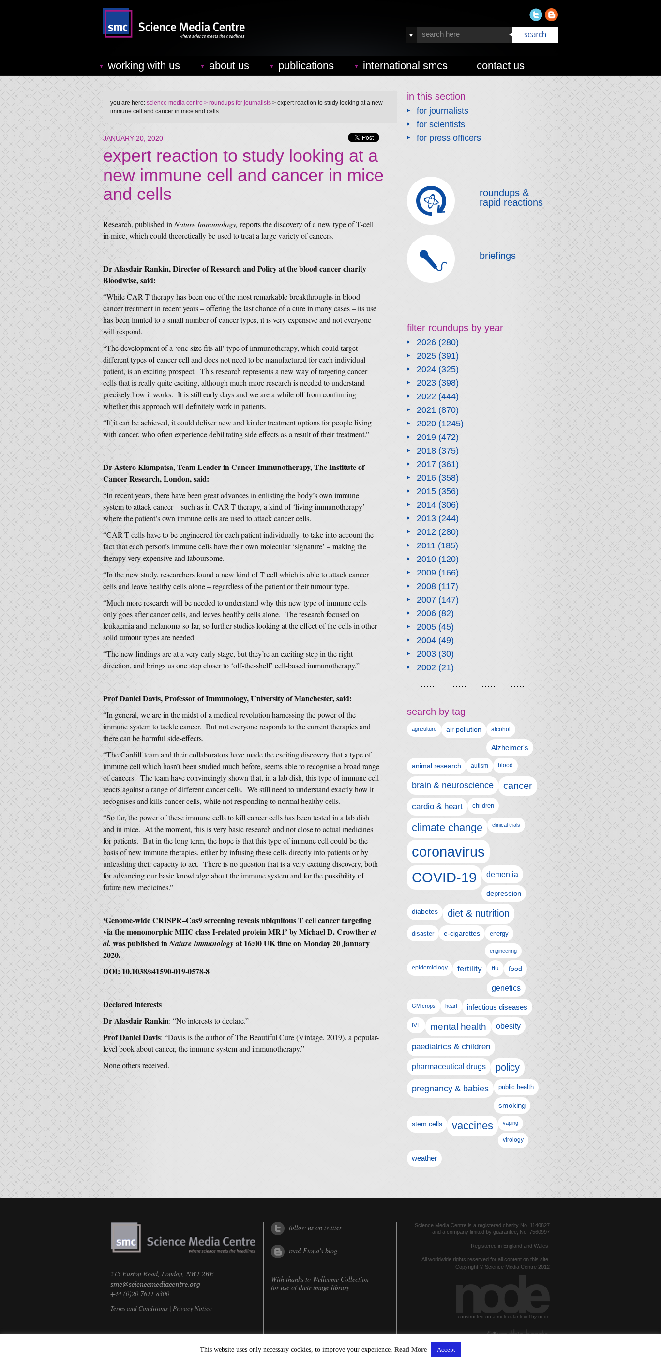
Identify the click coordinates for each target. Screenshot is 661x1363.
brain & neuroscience (453, 785)
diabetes (425, 911)
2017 (426, 464)
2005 (426, 627)
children (483, 805)
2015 (426, 491)
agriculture (424, 729)
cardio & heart (437, 806)
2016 (426, 478)
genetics (506, 988)
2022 (426, 396)
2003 (426, 654)
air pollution (463, 729)
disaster (423, 933)
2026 (426, 342)
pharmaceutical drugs (449, 1066)
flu (495, 968)
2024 (426, 369)
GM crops (424, 1006)
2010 (426, 559)
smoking (512, 1105)
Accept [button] (446, 1349)
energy (499, 933)
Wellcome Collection (341, 1279)
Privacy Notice (192, 1308)
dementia (502, 874)
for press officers (449, 138)
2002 (426, 667)
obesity (508, 1026)
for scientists (441, 124)
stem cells (427, 1124)
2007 (426, 600)
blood (505, 765)
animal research (436, 766)
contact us (501, 66)
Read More (410, 1350)
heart (451, 1006)
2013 (426, 518)
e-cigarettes (462, 933)
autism (479, 765)
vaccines (472, 1126)
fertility (469, 968)
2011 (426, 545)
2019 (426, 437)
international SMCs (405, 66)
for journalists (442, 111)
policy (508, 1067)
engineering (503, 951)
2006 (426, 613)
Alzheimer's (509, 747)
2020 (426, 423)
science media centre (175, 102)
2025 (426, 356)
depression (503, 893)
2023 (426, 383)
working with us (144, 66)
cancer (517, 785)
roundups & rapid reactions (511, 197)
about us (229, 66)
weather (424, 1158)
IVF (416, 1025)
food (515, 968)
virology (513, 1139)
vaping (510, 1123)
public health (516, 1086)
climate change (447, 827)
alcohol (501, 729)
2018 (426, 450)
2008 (426, 586)
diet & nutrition (479, 913)
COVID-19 (444, 877)
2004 (426, 640)
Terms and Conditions (139, 1308)
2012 (426, 532)
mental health (458, 1026)
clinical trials (506, 825)
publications (306, 66)
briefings (498, 255)
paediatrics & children (451, 1046)
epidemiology (430, 967)
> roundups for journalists (237, 102)
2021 (426, 410)
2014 (426, 505)
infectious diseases (497, 1007)
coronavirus (448, 852)
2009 (426, 572)
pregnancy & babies (450, 1088)
